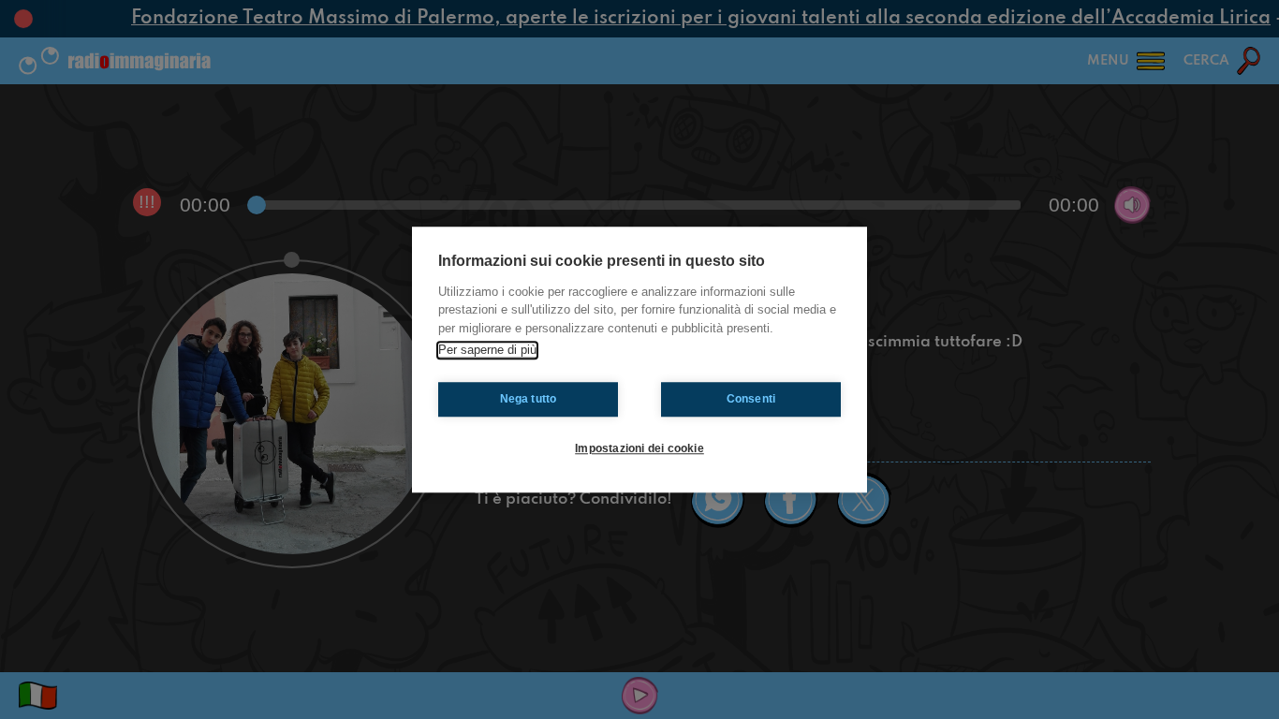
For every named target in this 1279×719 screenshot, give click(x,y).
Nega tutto (528, 398)
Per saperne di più (487, 350)
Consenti (751, 398)
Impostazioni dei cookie (639, 448)
